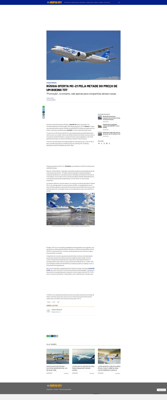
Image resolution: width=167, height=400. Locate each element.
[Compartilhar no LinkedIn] (107, 143)
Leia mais (66, 373)
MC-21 (54, 302)
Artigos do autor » (56, 312)
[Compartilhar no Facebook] (99, 143)
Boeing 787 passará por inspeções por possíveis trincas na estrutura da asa (111, 118)
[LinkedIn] (43, 114)
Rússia (48, 302)
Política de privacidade (65, 389)
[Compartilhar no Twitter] (102, 143)
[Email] (43, 117)
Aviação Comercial (51, 82)
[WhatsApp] (43, 107)
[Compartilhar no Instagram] (104, 143)
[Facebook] (43, 109)
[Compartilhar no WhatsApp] (109, 143)
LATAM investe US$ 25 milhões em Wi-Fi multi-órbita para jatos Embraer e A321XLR (109, 368)
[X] (43, 112)
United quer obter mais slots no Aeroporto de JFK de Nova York (111, 133)
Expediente (49, 389)
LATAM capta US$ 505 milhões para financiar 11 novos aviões (83, 368)
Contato (56, 389)
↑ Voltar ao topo (161, 389)
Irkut (58, 302)
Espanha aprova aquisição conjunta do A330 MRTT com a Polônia (111, 126)
